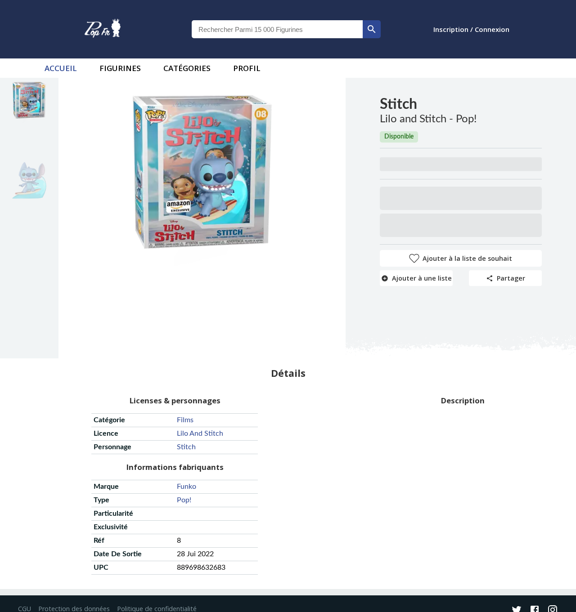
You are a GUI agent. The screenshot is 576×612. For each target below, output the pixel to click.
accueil (61, 68)
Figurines (120, 68)
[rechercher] (372, 29)
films (185, 420)
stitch (186, 447)
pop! (184, 500)
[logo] (103, 29)
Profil (247, 68)
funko (186, 486)
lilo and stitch (200, 433)
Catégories (187, 68)
